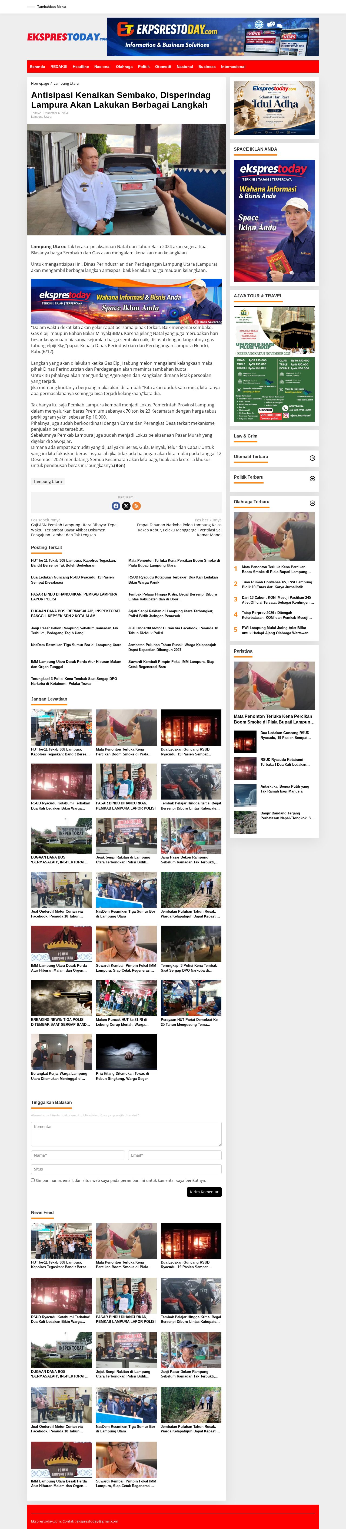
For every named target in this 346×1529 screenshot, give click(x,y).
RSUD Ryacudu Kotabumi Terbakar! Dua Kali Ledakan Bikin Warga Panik (173, 579)
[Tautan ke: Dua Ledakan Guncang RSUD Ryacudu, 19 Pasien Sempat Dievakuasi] (245, 741)
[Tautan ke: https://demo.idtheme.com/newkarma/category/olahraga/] (312, 503)
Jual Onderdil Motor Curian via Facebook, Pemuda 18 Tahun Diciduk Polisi (173, 630)
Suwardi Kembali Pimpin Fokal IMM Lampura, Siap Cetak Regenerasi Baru (171, 664)
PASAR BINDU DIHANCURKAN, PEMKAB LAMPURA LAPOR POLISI (74, 596)
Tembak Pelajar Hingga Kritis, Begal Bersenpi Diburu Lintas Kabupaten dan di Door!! (172, 596)
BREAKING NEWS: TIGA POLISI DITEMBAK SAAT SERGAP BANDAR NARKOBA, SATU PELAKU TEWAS (61, 1022)
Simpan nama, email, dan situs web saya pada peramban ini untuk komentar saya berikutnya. (121, 1180)
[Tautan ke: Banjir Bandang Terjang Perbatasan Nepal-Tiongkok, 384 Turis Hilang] (245, 821)
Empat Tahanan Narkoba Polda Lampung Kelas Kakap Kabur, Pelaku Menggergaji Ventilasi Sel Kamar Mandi (179, 527)
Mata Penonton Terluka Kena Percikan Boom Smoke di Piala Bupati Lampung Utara (174, 562)
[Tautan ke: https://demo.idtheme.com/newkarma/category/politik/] (312, 478)
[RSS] (136, 506)
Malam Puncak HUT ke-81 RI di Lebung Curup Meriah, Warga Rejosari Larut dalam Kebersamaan (125, 1022)
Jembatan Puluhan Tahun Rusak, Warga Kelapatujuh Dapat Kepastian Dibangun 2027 (172, 647)
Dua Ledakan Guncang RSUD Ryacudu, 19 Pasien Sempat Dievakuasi (72, 579)
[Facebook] (116, 506)
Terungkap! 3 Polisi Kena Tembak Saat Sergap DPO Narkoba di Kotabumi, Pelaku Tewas (74, 681)
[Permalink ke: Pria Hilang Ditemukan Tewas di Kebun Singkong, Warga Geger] (126, 1051)
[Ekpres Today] (67, 36)
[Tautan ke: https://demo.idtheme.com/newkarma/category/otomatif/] (312, 458)
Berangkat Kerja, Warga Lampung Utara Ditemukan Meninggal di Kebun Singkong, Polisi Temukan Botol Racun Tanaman (59, 1076)
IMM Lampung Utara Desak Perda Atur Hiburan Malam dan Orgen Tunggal (76, 664)
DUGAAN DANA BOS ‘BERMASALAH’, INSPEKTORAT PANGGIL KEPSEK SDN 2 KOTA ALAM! (75, 613)
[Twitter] (126, 506)
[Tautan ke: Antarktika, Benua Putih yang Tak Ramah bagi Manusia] (245, 795)
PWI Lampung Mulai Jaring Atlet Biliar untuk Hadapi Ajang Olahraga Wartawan (275, 630)
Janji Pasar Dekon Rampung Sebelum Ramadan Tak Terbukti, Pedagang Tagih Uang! (74, 630)
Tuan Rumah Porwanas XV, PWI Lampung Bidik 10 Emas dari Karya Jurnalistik (277, 584)
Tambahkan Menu (51, 6)
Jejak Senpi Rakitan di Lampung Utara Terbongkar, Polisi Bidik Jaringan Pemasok (170, 613)
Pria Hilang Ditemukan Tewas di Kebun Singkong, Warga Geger (122, 1075)
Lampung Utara (41, 116)
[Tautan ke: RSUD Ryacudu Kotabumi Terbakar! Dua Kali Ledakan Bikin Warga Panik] (245, 768)
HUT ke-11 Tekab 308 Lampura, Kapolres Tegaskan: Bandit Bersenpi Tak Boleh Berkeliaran (73, 562)
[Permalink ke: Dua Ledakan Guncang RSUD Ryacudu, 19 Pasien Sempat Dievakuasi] (191, 727)
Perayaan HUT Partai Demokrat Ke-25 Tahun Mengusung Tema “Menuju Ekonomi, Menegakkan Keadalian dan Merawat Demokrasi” (190, 1022)
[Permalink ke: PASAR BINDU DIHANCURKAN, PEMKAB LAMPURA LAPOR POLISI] (126, 781)
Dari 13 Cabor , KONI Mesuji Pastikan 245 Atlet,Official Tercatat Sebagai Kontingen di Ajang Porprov (278, 600)
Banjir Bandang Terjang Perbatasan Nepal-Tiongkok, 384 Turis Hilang (287, 816)
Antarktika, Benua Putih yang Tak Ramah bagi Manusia (285, 788)
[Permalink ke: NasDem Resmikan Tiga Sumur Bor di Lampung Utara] (126, 889)
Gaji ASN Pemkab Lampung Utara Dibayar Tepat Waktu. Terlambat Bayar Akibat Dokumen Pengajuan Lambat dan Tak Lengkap (74, 527)
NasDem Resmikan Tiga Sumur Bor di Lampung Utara (76, 645)
